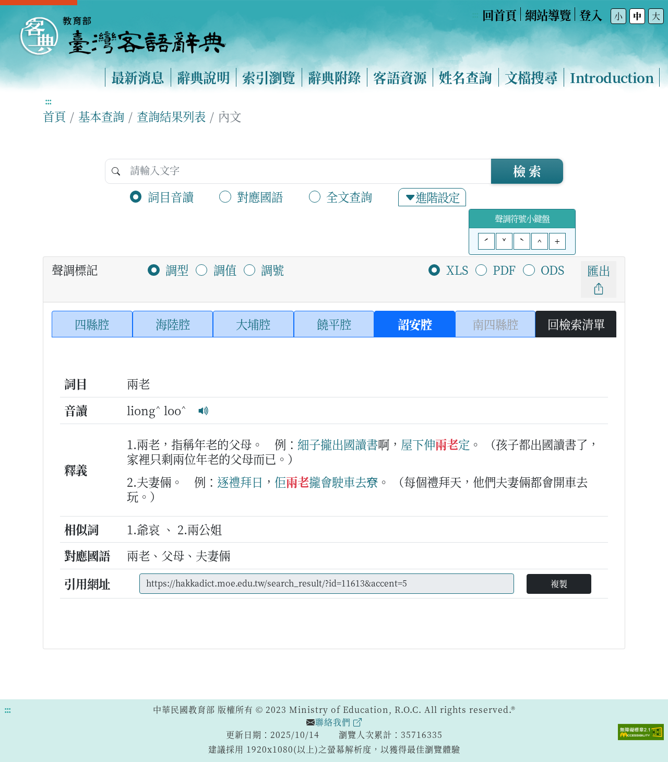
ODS (552, 269)
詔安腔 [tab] (415, 323)
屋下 (412, 444)
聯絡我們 (334, 722)
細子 (308, 444)
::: (475, 14)
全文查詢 (349, 196)
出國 (343, 444)
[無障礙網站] (641, 730)
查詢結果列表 (171, 116)
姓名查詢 (465, 77)
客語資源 (399, 77)
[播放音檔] (203, 410)
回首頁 (499, 14)
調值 (224, 269)
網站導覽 (548, 14)
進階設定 (437, 197)
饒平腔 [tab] (334, 323)
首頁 (54, 116)
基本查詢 (101, 116)
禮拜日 (246, 481)
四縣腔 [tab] (92, 323)
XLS (457, 269)
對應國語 (260, 196)
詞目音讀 (171, 196)
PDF (504, 269)
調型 (176, 269)
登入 (590, 14)
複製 (559, 584)
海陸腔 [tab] (173, 323)
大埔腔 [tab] (253, 323)
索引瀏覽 (268, 77)
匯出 (598, 270)
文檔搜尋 (531, 77)
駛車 (343, 481)
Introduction (611, 77)
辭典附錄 (334, 77)
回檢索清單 (576, 323)
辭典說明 (203, 77)
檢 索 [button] (527, 170)
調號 (272, 269)
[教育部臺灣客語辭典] (122, 32)
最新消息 (137, 77)
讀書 (366, 444)
